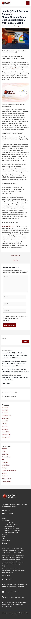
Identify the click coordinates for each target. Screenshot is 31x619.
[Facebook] (3, 510)
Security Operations (9, 526)
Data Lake (5, 462)
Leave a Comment (7, 26)
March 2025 (5, 418)
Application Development (11, 532)
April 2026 (5, 413)
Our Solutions (6, 520)
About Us (4, 534)
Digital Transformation (9, 470)
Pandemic (5, 476)
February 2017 (6, 437)
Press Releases (6, 478)
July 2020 (4, 426)
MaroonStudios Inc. (8, 226)
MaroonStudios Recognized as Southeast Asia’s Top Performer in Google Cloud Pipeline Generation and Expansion (14, 363)
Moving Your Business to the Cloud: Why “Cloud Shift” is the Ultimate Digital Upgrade (13, 564)
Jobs (3, 538)
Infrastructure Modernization (12, 523)
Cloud (3, 451)
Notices (4, 473)
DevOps (4, 468)
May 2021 (4, 423)
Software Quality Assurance (11, 528)
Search (4, 338)
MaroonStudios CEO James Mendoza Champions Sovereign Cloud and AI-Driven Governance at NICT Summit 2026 (15, 355)
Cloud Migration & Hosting (11, 525)
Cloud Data (5, 454)
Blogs (3, 536)
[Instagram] (6, 510)
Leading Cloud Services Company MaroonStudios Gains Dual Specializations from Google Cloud (15, 377)
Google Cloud (14, 68)
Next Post (15, 260)
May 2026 (5, 410)
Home (4, 518)
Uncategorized (18, 26)
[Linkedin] (9, 510)
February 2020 (6, 434)
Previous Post (15, 255)
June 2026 (5, 407)
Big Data (4, 448)
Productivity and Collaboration (12, 530)
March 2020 (5, 432)
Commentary (6, 457)
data (3, 459)
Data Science (6, 465)
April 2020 (5, 429)
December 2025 (6, 415)
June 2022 (5, 421)
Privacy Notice (6, 383)
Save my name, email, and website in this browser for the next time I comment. (15, 318)
